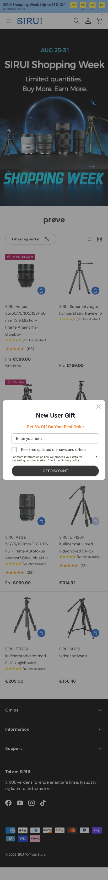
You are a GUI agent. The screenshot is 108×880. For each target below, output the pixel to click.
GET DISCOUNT (55, 471)
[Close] (98, 406)
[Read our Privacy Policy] (96, 458)
